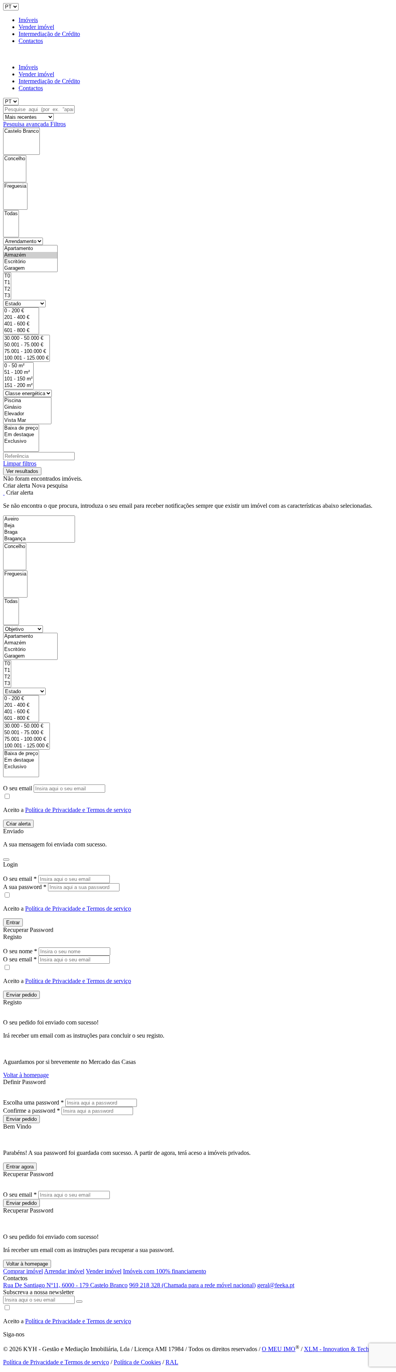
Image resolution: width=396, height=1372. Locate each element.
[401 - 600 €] (21, 324)
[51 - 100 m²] (18, 372)
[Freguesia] (15, 186)
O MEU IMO (278, 1349)
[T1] (7, 282)
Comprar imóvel (23, 1271)
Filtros (58, 124)
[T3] (7, 296)
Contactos (31, 41)
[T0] (7, 276)
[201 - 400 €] (21, 317)
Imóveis (28, 20)
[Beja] (39, 525)
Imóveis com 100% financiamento (164, 1271)
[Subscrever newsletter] (79, 1301)
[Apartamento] (30, 248)
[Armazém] (30, 255)
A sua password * (24, 887)
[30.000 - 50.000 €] (26, 338)
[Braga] (39, 532)
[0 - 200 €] (21, 311)
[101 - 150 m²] (18, 379)
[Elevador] (27, 414)
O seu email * (20, 878)
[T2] (7, 289)
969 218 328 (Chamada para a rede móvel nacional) (192, 1285)
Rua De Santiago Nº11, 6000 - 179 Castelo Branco (65, 1285)
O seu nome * (20, 951)
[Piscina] (27, 400)
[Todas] (11, 214)
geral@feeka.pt (275, 1285)
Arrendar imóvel (64, 1271)
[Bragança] (39, 539)
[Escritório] (30, 262)
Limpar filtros (19, 463)
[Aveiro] (39, 519)
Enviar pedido (21, 995)
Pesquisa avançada (26, 124)
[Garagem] (30, 268)
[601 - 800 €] (21, 330)
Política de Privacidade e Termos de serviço (78, 810)
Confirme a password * (31, 1110)
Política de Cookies (137, 1362)
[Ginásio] (27, 407)
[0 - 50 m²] (18, 366)
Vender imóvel (36, 27)
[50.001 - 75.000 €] (26, 345)
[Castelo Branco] (21, 131)
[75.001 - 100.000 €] (26, 351)
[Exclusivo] (21, 441)
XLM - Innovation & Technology (345, 1349)
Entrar (13, 922)
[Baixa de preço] (21, 428)
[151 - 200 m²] (18, 385)
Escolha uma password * (33, 1102)
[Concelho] (14, 159)
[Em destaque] (21, 435)
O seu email (18, 788)
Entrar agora (20, 1167)
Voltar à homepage (26, 1075)
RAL (172, 1362)
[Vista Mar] (27, 420)
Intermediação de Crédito (49, 34)
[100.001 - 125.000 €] (26, 358)
